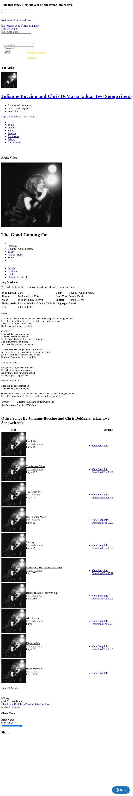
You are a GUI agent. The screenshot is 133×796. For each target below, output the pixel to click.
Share (32, 116)
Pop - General (33, 494)
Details (11, 268)
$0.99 (11, 251)
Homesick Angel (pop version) (42, 592)
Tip (25, 116)
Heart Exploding (34, 668)
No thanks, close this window (16, 20)
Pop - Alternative (34, 444)
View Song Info (100, 445)
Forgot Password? (37, 52)
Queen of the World (36, 517)
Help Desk (13, 704)
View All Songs (9, 688)
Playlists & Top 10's (18, 277)
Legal (23, 704)
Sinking (30, 542)
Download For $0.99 (102, 472)
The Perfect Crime (35, 466)
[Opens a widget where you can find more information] (121, 790)
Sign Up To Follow (11, 116)
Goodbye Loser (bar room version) (44, 567)
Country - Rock (34, 570)
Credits (11, 274)
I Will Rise (31, 441)
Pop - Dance (32, 671)
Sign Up (32, 57)
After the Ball (33, 618)
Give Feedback (43, 704)
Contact (31, 704)
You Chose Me (34, 491)
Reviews (12, 271)
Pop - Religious (34, 595)
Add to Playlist (15, 254)
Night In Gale (33, 643)
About (4, 704)
